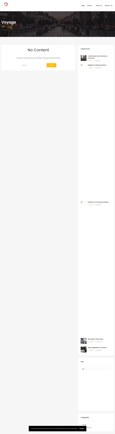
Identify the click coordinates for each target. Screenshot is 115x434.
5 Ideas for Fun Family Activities (98, 202)
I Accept (81, 428)
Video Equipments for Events (97, 347)
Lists (91, 61)
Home (83, 5)
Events (89, 5)
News (91, 67)
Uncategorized (86, 427)
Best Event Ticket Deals (95, 339)
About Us (99, 5)
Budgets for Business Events (97, 65)
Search (51, 65)
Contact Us (108, 5)
